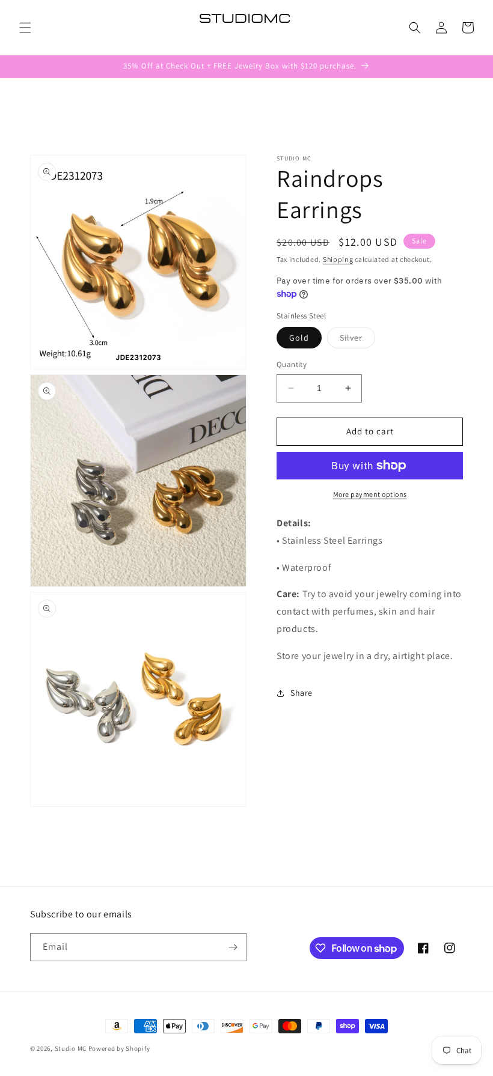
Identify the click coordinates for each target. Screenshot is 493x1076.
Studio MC (71, 1048)
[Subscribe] (232, 947)
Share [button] (301, 692)
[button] (25, 27)
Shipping (338, 259)
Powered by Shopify (119, 1048)
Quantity (292, 364)
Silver (357, 340)
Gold (299, 337)
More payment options (370, 494)
